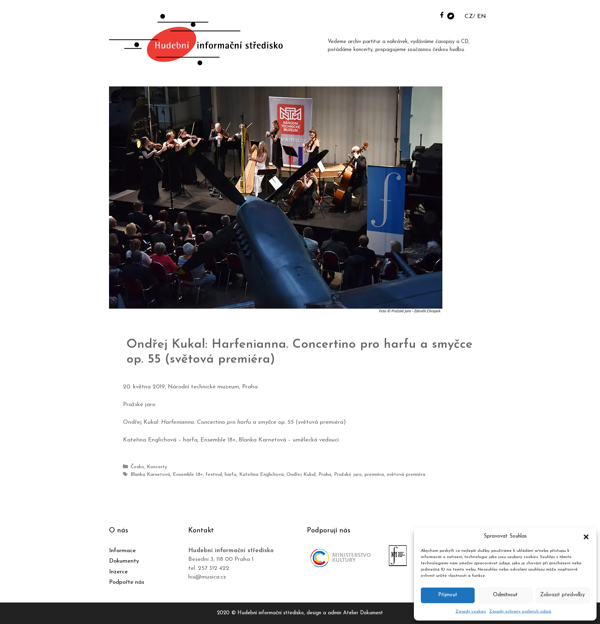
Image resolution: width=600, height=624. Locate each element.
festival (214, 474)
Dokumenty (124, 561)
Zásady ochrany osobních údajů (520, 611)
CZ (469, 16)
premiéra (374, 474)
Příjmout (447, 595)
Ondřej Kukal (301, 474)
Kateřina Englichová (261, 474)
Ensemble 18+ (188, 474)
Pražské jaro (348, 474)
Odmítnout (505, 595)
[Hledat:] (433, 14)
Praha (324, 474)
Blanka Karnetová (150, 474)
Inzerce (118, 572)
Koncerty (157, 467)
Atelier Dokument (363, 613)
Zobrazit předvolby (562, 595)
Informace (122, 551)
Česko (137, 467)
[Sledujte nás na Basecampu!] (450, 15)
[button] (586, 536)
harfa (230, 474)
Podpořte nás (126, 582)
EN (481, 16)
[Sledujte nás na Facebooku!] (442, 15)
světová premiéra (406, 474)
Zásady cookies (471, 611)
